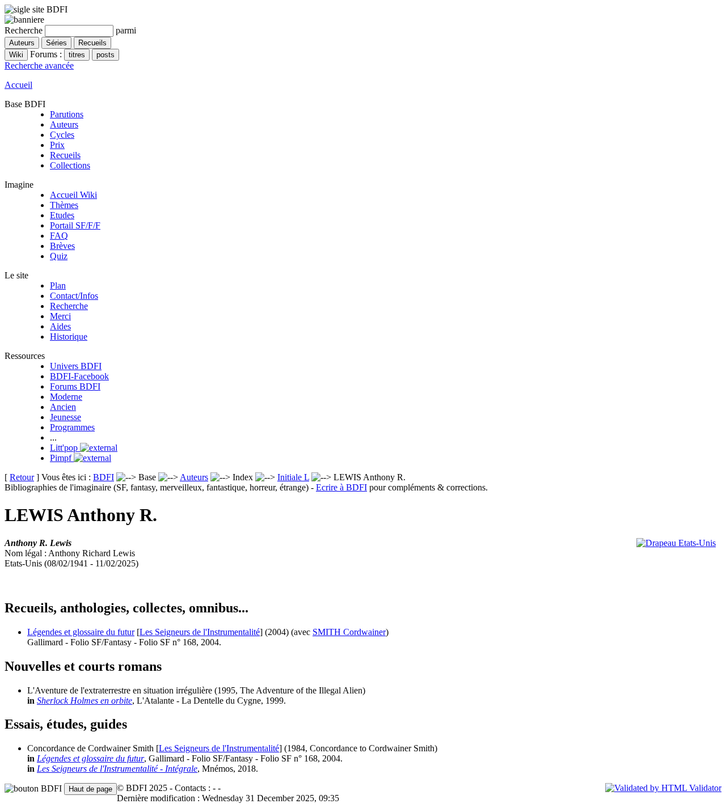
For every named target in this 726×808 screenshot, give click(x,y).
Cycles (62, 134)
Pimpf (62, 458)
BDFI (103, 477)
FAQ (59, 235)
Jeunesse (65, 417)
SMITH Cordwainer (349, 632)
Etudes (62, 215)
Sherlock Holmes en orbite (84, 700)
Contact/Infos (74, 296)
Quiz (58, 256)
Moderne (66, 396)
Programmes (72, 427)
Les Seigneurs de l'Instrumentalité (200, 632)
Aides (60, 326)
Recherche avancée (39, 65)
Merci (60, 316)
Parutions (66, 114)
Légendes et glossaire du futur (80, 632)
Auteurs (64, 124)
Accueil (18, 85)
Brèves (62, 246)
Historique (68, 336)
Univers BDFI (76, 366)
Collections (70, 165)
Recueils (65, 155)
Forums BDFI (75, 386)
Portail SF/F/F (75, 225)
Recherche (69, 306)
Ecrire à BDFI (341, 487)
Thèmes (64, 205)
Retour (22, 477)
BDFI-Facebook (79, 376)
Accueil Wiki (73, 195)
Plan (58, 285)
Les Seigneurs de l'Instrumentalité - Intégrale (117, 768)
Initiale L (293, 477)
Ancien (63, 407)
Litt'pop (65, 447)
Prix (57, 145)
